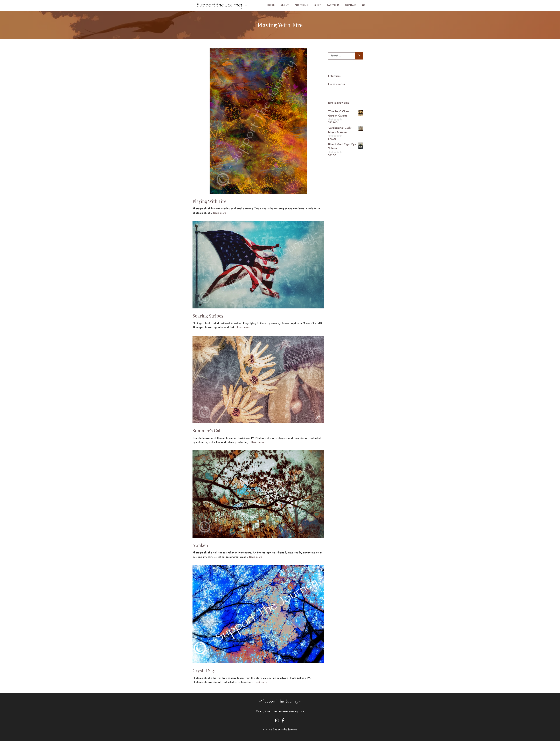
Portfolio (301, 5)
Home (271, 5)
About (284, 5)
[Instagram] (277, 721)
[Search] (359, 56)
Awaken (200, 545)
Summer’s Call (207, 430)
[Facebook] (283, 720)
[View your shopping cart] (363, 5)
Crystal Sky (203, 670)
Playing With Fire (209, 201)
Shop (317, 5)
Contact (350, 5)
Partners (333, 5)
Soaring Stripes (207, 316)
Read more (219, 213)
